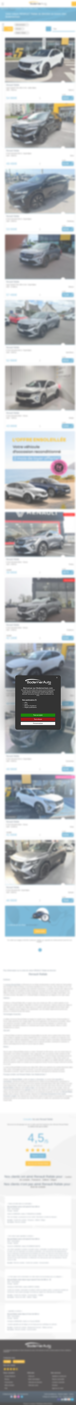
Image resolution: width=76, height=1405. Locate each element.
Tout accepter (38, 715)
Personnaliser (38, 723)
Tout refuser (38, 719)
